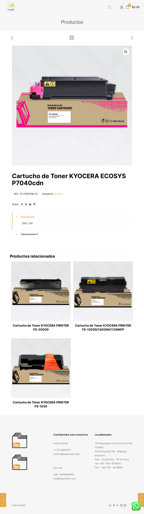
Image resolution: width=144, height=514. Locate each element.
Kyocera (58, 193)
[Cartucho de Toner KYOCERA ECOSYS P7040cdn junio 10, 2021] (3, 500)
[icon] (125, 505)
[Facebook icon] (114, 505)
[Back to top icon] (131, 504)
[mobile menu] (109, 7)
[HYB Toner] (11, 7)
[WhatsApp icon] (110, 505)
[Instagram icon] (121, 505)
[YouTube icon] (117, 505)
